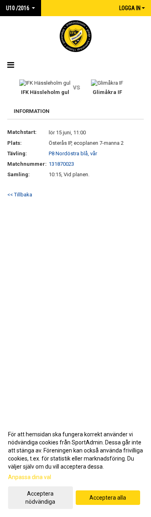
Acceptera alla (107, 497)
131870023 (61, 164)
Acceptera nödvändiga (40, 497)
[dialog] (75, 467)
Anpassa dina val (29, 477)
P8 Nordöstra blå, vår (73, 153)
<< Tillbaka (19, 195)
